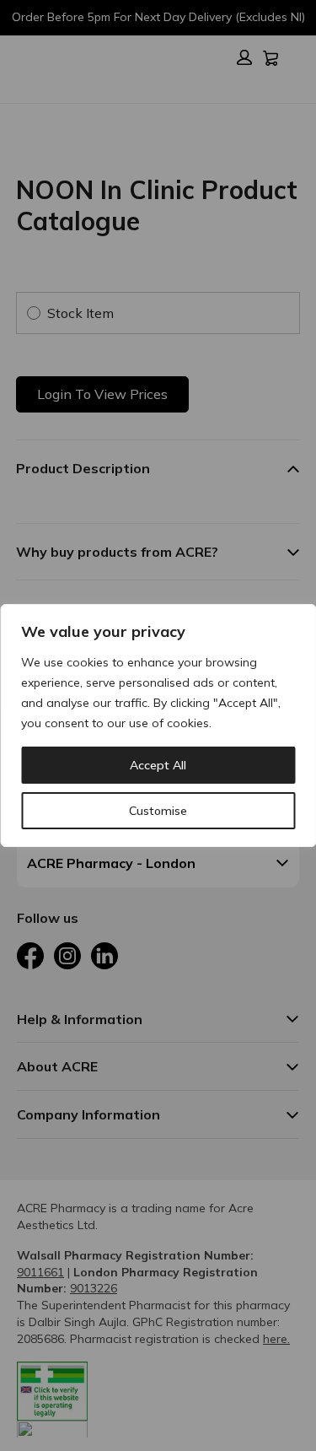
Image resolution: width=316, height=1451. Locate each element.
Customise (158, 810)
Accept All (158, 765)
